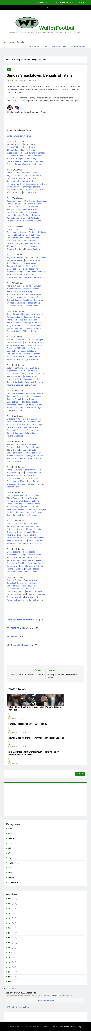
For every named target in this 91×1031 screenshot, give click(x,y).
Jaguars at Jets (13, 560)
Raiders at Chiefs (29, 172)
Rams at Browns (14, 354)
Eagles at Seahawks (15, 257)
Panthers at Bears (32, 495)
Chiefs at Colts (13, 478)
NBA (9, 853)
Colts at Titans (27, 399)
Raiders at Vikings (31, 320)
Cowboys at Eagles (33, 407)
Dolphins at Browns (15, 529)
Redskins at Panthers (16, 421)
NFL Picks (12, 636)
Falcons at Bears (31, 580)
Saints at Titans (13, 240)
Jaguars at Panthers (15, 526)
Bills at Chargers (32, 246)
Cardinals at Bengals (16, 178)
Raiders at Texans (14, 475)
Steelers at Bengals (31, 354)
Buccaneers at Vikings (16, 554)
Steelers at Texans (32, 504)
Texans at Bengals (15, 243)
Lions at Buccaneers (16, 591)
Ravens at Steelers (15, 385)
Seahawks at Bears (31, 206)
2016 (9, 948)
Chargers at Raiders (33, 164)
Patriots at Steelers (15, 407)
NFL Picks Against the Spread (55, 46)
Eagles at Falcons (14, 571)
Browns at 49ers (34, 404)
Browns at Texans (37, 373)
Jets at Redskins (14, 263)
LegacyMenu (9, 42)
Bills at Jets (12, 291)
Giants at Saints (31, 305)
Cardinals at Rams (33, 294)
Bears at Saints (34, 554)
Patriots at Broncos (31, 215)
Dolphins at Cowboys (32, 286)
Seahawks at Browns (16, 424)
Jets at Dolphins (30, 147)
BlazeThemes (64, 1027)
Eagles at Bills (30, 475)
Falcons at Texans (33, 260)
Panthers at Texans (15, 204)
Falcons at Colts (32, 368)
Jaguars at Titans (14, 175)
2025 (9, 904)
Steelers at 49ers (33, 221)
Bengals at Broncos (34, 569)
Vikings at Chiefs (14, 501)
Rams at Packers (28, 444)
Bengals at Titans (31, 376)
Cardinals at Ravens (15, 393)
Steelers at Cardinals (16, 430)
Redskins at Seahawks (33, 300)
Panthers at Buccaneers (36, 257)
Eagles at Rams (13, 586)
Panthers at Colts (14, 297)
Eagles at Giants (14, 331)
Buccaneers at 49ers (16, 481)
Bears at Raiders (14, 300)
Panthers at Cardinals (16, 594)
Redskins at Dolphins (16, 345)
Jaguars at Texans (15, 396)
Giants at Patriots (32, 379)
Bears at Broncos (32, 243)
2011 (9, 972)
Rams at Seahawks (33, 249)
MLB (9, 848)
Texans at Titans (14, 427)
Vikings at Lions (32, 238)
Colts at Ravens (33, 235)
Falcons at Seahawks (16, 509)
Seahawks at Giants (32, 470)
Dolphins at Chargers (36, 509)
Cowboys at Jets (32, 597)
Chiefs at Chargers (15, 537)
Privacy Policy (75, 1027)
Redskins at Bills (30, 402)
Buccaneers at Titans (33, 297)
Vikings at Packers (30, 359)
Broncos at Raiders (15, 379)
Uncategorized (13, 882)
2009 (9, 982)
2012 (9, 967)
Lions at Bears (13, 351)
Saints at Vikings (14, 209)
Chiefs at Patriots (30, 331)
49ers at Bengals (33, 529)
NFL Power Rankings (17, 645)
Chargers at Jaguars (32, 277)
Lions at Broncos (14, 402)
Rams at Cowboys (15, 433)
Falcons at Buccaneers (17, 540)
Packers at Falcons (35, 484)
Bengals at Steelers (15, 260)
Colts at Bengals (33, 447)
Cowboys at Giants (33, 155)
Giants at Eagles (30, 523)
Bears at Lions (13, 487)
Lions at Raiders (14, 215)
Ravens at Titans (14, 557)
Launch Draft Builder (45, 1001)
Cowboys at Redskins (32, 322)
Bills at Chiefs (31, 583)
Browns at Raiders (15, 455)
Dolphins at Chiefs (15, 368)
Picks (10, 873)
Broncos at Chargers (16, 303)
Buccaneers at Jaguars (17, 232)
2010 (9, 977)
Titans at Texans (14, 161)
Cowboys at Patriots (34, 455)
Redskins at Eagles (15, 158)
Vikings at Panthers (34, 393)
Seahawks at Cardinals (33, 161)
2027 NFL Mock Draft (32, 46)
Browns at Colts (30, 557)
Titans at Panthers (15, 342)
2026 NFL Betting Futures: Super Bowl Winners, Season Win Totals (47, 3)
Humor (10, 843)
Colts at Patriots (14, 277)
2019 (9, 933)
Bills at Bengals (13, 498)
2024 (9, 908)
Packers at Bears (35, 540)
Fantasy (11, 834)
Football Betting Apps (77, 46)
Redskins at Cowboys (32, 543)
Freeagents (12, 838)
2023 (9, 913)
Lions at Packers (28, 150)
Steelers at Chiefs (14, 305)
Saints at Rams (13, 399)
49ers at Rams (13, 150)
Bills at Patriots (30, 144)
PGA (9, 868)
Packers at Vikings (35, 430)
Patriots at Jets (13, 359)
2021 (9, 923)
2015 (9, 952)
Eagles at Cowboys (15, 189)
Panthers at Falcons (15, 447)
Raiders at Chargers (15, 339)
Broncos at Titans (14, 532)
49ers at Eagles (13, 506)
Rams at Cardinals (15, 382)
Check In (20, 42)
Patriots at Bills (32, 526)
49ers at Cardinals (15, 246)
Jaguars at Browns (32, 317)
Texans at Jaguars (31, 288)
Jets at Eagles (13, 218)
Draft (10, 829)
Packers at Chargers (34, 382)
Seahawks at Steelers (31, 560)
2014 (9, 957)
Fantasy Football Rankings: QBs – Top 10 (27, 724)
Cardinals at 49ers (33, 325)
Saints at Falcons (28, 351)
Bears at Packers (14, 192)
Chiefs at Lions (13, 552)
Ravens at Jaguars (15, 436)
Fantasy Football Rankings (20, 619)
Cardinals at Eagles (34, 339)
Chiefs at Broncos (15, 164)
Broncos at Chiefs (15, 348)
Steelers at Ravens (15, 588)
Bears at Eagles (32, 385)
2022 (9, 918)
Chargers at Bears (33, 328)
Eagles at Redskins (15, 453)
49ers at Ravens (14, 288)
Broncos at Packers (33, 512)
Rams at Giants (30, 571)
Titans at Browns (29, 498)
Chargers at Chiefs (15, 410)
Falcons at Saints (30, 192)
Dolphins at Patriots (32, 175)
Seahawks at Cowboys (17, 373)
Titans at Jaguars (29, 586)
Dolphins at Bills (14, 206)
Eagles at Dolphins (15, 238)
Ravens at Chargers (15, 221)
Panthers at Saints (15, 144)
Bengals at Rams (30, 209)
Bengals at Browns (15, 583)
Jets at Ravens (13, 515)
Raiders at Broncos (34, 600)
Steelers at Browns (15, 155)
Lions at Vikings (31, 532)
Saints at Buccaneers (16, 458)
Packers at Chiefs (29, 212)
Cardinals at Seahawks (35, 537)
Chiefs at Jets (31, 229)
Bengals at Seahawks (16, 404)
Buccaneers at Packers (32, 314)
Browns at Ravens (15, 187)
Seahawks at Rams (15, 328)
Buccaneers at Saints (16, 371)
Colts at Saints (31, 433)
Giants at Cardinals (30, 506)
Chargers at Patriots (34, 566)
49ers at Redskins (15, 376)
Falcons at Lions (34, 421)
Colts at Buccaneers (30, 515)
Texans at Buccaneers (34, 342)
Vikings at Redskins (15, 184)
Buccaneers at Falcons (17, 153)
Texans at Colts (13, 172)
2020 (9, 928)
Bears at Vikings (14, 147)
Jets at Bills (32, 371)
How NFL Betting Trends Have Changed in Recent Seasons (36, 738)
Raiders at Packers (30, 240)
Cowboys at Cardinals (35, 271)
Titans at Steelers (14, 470)
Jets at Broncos (13, 314)
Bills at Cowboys (31, 348)
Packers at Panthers (36, 563)
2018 (9, 938)
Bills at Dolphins (14, 322)
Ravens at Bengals (36, 153)
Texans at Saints (14, 523)
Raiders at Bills (28, 552)
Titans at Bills (31, 266)
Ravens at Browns (30, 269)
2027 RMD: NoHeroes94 (16, 1007)
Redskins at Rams (31, 501)
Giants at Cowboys (15, 249)
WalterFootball (57, 28)
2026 (9, 899)
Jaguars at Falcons (15, 201)
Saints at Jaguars (14, 504)
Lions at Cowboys (15, 495)
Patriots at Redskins (37, 232)
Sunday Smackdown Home (19, 136)
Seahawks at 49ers (15, 597)
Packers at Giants (14, 274)
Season (11, 878)
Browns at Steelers (15, 229)
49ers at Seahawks (34, 189)
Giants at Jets (29, 181)
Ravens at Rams (14, 535)
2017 (9, 943)
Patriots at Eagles (34, 303)
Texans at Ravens (33, 453)
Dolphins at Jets (14, 461)
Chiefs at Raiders (30, 427)
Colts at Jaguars (32, 158)
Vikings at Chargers (36, 594)
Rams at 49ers (30, 274)
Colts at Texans (32, 588)
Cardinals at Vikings (30, 478)
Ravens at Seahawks (16, 356)
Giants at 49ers (33, 356)
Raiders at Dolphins (15, 266)
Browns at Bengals (26, 291)
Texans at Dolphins (15, 569)
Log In (45, 7)
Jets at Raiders (29, 535)
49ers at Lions (13, 444)
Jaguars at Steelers (28, 450)
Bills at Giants (13, 450)
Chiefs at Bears (13, 269)
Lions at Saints (29, 263)
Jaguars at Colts (34, 345)
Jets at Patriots (33, 481)
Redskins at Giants (33, 204)
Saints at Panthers (33, 472)
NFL (8, 69)
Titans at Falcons (14, 320)
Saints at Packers (14, 580)
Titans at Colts (13, 212)
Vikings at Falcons (15, 294)
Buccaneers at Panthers (36, 184)
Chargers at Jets (14, 419)
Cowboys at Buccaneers (36, 201)
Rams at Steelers (14, 181)
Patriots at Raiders (15, 512)
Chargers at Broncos (16, 484)
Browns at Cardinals (30, 218)
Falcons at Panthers (15, 235)
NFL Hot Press (13, 863)
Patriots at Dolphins (15, 600)
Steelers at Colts (14, 543)
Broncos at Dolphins (36, 424)
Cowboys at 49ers (15, 566)
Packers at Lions (14, 286)
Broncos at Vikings (15, 271)
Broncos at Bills (33, 178)
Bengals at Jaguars (15, 472)
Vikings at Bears (34, 458)
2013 (9, 962)
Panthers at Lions (14, 317)
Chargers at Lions (32, 187)
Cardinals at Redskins (16, 563)
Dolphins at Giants (33, 396)
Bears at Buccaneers (32, 419)
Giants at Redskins (34, 591)
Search (80, 774)
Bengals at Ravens (15, 325)
